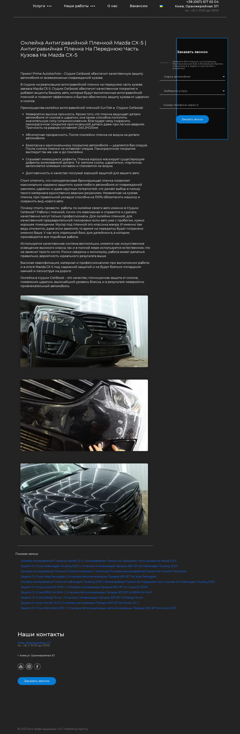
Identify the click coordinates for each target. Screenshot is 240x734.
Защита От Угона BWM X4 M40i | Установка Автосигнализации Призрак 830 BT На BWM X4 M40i (86, 592)
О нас (112, 6)
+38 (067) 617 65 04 (202, 1)
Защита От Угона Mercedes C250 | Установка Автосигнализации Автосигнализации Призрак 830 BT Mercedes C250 (98, 608)
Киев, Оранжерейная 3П (197, 6)
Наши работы (76, 6)
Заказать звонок (192, 119)
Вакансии (139, 6)
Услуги (39, 6)
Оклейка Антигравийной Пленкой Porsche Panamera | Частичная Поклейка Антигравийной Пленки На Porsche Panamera (103, 571)
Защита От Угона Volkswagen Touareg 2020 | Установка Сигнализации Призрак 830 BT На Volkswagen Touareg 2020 (99, 566)
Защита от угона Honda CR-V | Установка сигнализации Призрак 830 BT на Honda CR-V (80, 603)
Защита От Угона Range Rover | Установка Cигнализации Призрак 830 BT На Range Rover (82, 597)
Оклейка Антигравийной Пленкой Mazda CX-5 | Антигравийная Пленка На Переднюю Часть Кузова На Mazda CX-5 (98, 561)
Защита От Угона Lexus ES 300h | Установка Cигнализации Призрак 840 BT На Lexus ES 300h (84, 587)
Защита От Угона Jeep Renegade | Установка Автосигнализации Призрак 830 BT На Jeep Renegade (88, 576)
